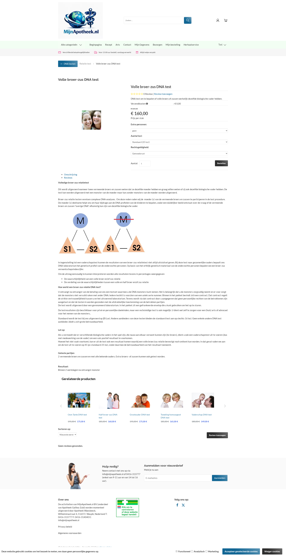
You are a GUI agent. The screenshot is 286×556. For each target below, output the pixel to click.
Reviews (68, 177)
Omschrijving (70, 174)
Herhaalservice (191, 44)
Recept (108, 44)
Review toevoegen (163, 94)
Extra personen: (139, 124)
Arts (118, 44)
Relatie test (85, 63)
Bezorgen (157, 44)
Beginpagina (96, 44)
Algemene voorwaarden (69, 533)
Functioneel (184, 551)
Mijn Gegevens (142, 44)
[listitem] (79, 406)
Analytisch (199, 551)
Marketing (213, 551)
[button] (61, 406)
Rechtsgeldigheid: (140, 147)
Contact (127, 44)
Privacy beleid (65, 526)
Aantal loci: (136, 135)
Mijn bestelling (173, 44)
